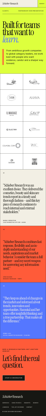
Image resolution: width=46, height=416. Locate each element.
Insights (27, 402)
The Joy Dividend (18, 407)
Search (41, 3)
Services (5, 402)
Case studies (16, 402)
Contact (29, 407)
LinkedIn (5, 407)
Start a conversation (13, 378)
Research (10, 3)
